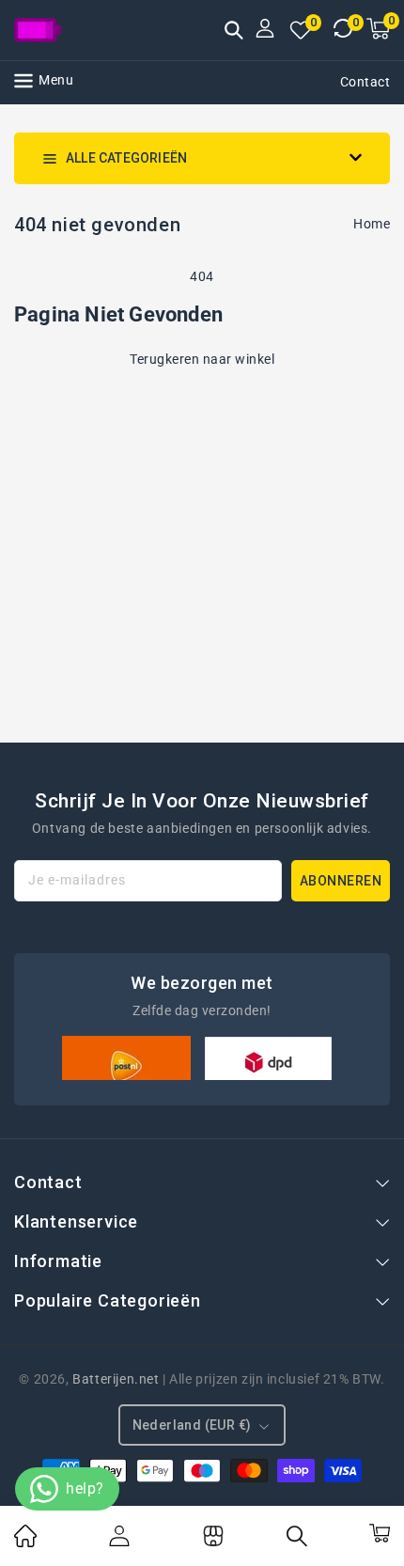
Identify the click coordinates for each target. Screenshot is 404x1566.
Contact (365, 81)
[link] (25, 1542)
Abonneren (341, 880)
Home (371, 223)
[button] (234, 32)
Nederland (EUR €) (192, 1425)
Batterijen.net (115, 1378)
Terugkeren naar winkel (202, 359)
